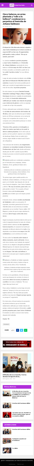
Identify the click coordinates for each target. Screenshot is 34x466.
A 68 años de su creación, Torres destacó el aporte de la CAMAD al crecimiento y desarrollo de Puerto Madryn (21, 395)
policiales (6, 324)
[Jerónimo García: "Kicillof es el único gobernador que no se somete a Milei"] (7, 415)
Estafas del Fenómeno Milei (21, 403)
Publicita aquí (20, 464)
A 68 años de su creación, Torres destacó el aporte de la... (14, 375)
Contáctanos (12, 464)
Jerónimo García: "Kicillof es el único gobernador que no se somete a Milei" (21, 414)
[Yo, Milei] (7, 450)
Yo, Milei (15, 448)
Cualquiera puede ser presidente (19, 439)
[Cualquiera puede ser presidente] (7, 441)
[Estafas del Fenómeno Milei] (7, 405)
